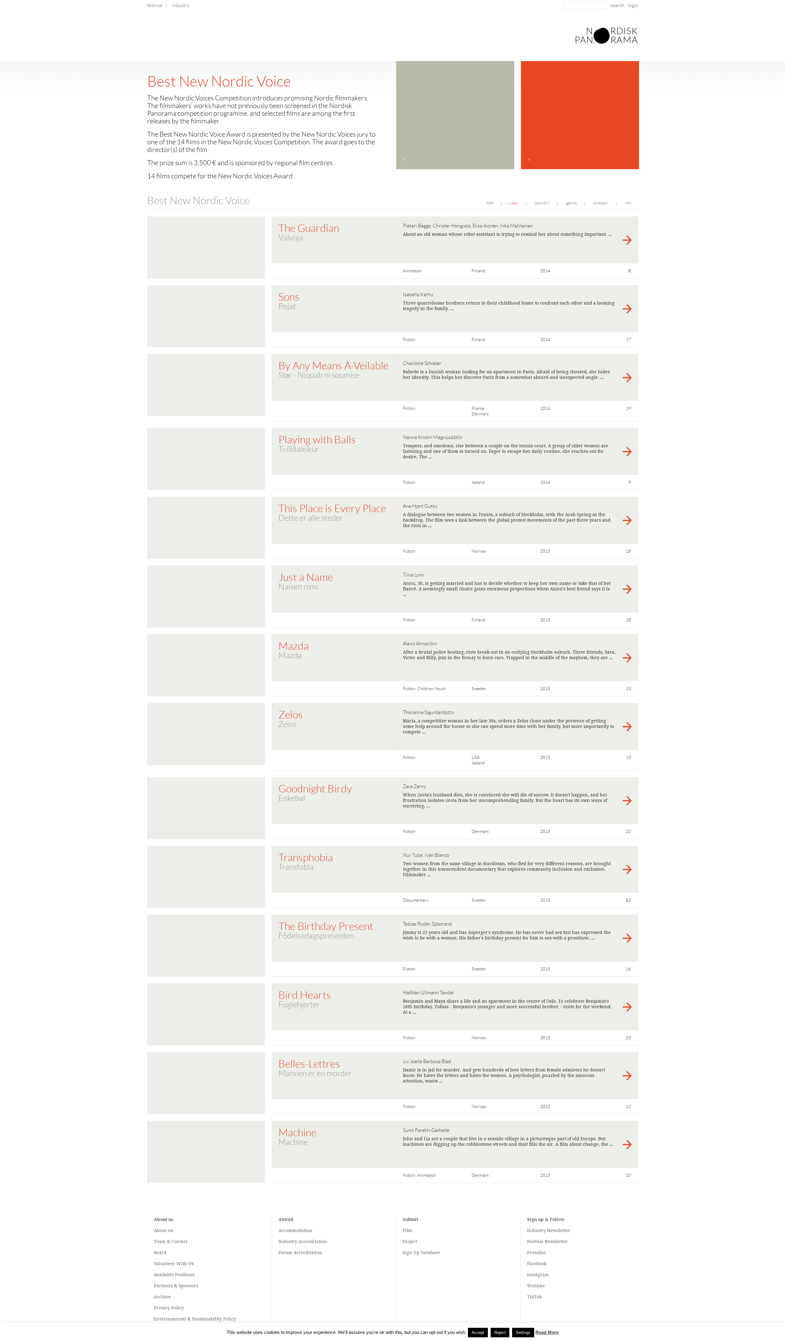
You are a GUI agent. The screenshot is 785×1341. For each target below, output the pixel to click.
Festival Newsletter (547, 1241)
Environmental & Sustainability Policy (195, 1318)
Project (410, 1241)
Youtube (536, 1285)
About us (163, 1230)
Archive (162, 1296)
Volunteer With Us (174, 1263)
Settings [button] (523, 1332)
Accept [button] (478, 1332)
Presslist (536, 1252)
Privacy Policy (169, 1307)
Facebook (536, 1263)
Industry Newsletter (548, 1230)
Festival (155, 5)
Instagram (538, 1274)
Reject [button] (500, 1332)
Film (407, 1230)
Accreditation (312, 1241)
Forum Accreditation (300, 1252)
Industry (181, 5)
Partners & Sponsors (176, 1285)
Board (160, 1252)
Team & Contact (170, 1241)
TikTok (534, 1296)
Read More (547, 1332)
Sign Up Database (421, 1252)
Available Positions (174, 1274)
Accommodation (295, 1230)
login (633, 5)
